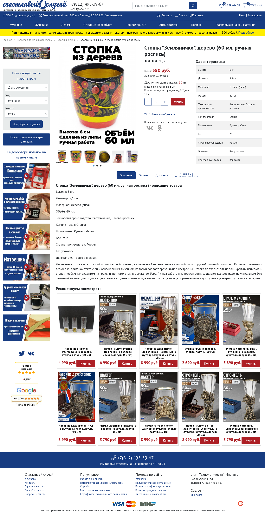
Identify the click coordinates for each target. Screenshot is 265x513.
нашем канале (26, 157)
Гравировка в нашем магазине (235, 25)
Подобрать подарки (26, 124)
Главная (7, 40)
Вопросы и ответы (35, 494)
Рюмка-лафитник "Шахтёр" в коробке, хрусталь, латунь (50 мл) (118, 429)
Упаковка (140, 479)
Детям (65, 25)
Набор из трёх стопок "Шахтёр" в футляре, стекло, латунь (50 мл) (159, 429)
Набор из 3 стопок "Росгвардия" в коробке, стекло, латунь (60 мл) (76, 352)
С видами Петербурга (97, 25)
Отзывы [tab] (144, 175)
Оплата (183, 15)
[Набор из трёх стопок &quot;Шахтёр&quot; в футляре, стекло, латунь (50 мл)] (159, 397)
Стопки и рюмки (66, 40)
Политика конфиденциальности (153, 486)
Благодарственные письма (95, 490)
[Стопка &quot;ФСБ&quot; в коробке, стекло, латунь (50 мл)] (200, 320)
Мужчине (16, 25)
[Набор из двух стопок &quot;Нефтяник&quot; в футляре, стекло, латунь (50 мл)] (117, 320)
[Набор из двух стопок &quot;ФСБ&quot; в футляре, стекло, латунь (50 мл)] (76, 397)
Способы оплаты (34, 490)
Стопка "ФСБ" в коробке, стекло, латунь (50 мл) (200, 350)
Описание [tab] (126, 175)
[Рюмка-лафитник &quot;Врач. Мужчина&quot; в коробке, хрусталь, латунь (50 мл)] (241, 320)
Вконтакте (196, 494)
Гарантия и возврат (36, 486)
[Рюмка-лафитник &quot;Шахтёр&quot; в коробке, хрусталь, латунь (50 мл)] (117, 397)
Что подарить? (136, 25)
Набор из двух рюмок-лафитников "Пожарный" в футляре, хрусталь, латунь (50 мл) (159, 353)
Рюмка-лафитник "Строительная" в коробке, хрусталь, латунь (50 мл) (241, 429)
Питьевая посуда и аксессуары (34, 40)
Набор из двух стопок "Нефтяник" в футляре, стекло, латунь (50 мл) (117, 352)
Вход (242, 15)
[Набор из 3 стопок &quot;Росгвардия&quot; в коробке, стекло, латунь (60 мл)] (76, 320)
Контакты (197, 15)
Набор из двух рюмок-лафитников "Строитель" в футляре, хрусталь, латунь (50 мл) (200, 430)
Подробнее (246, 32)
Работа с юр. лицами (91, 479)
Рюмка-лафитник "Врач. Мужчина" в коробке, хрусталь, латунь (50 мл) (241, 352)
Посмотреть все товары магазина (26, 139)
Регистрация (255, 15)
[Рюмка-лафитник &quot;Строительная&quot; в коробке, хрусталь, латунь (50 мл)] (241, 397)
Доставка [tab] (161, 175)
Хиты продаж (168, 25)
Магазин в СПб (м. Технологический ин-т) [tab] (186, 174)
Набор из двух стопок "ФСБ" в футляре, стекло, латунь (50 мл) (76, 429)
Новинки (196, 25)
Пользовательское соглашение (153, 482)
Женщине (41, 25)
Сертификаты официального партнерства (103, 494)
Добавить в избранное (161, 114)
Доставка (166, 15)
